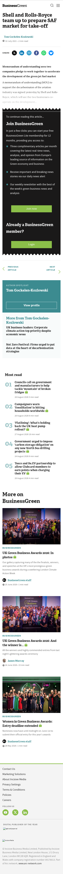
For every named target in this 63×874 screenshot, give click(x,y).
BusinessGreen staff (19, 580)
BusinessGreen (11, 547)
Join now (31, 208)
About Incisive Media (14, 779)
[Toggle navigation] (57, 5)
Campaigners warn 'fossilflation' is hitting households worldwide (30, 407)
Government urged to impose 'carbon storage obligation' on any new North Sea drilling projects (34, 446)
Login (31, 244)
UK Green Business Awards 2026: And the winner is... (29, 643)
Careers (6, 800)
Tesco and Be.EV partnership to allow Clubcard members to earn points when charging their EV (35, 468)
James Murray (16, 660)
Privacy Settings (11, 784)
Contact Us (8, 769)
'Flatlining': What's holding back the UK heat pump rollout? (32, 426)
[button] (52, 5)
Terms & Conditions (13, 789)
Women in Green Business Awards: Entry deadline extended (27, 723)
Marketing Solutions (14, 774)
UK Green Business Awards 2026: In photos (28, 555)
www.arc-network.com (30, 863)
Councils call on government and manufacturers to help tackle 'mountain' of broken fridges (33, 387)
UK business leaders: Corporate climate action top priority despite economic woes (28, 331)
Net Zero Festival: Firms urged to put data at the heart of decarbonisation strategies (30, 348)
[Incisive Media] (8, 840)
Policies (6, 795)
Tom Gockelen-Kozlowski (18, 36)
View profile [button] (32, 305)
